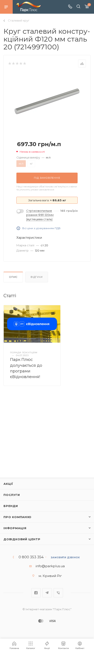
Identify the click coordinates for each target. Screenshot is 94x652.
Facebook (36, 592)
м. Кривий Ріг (50, 576)
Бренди (10, 506)
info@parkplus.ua (50, 566)
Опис (13, 276)
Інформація (14, 528)
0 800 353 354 (31, 557)
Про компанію (17, 517)
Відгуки (37, 276)
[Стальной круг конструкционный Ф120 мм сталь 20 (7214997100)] (47, 101)
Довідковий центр (21, 539)
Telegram (47, 592)
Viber (58, 592)
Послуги (11, 495)
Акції (8, 483)
